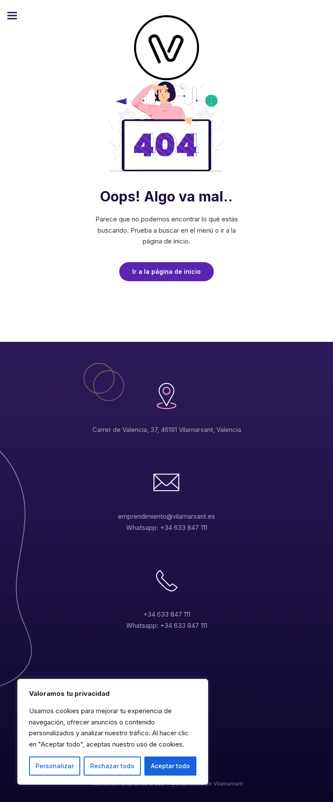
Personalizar (55, 766)
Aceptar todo (170, 766)
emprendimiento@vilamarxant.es (166, 516)
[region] (112, 732)
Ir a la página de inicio (166, 271)
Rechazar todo (112, 766)
